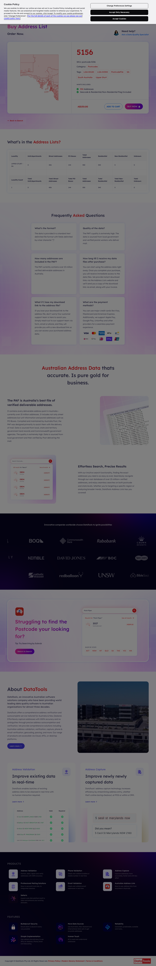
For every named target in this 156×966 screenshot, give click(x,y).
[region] (78, 12)
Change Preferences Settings (119, 6)
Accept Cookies (119, 19)
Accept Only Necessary (119, 12)
